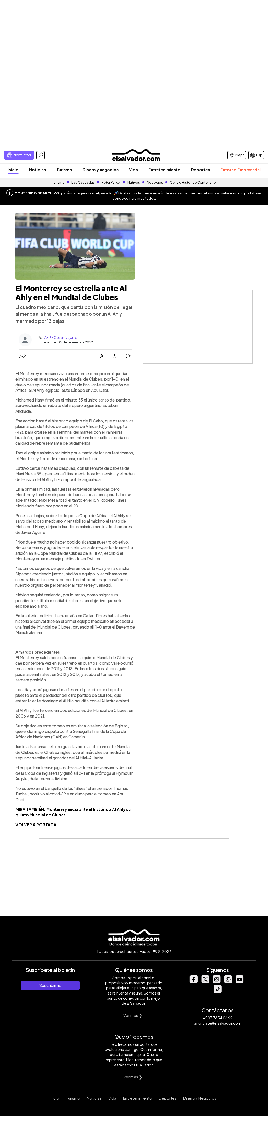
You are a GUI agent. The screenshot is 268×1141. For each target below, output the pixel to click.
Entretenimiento (164, 169)
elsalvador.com (182, 193)
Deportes (200, 169)
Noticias (37, 169)
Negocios (155, 182)
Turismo (64, 169)
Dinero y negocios (101, 169)
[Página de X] (205, 981)
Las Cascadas (83, 182)
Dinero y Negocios (199, 1098)
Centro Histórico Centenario (193, 182)
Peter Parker (111, 182)
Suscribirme (50, 985)
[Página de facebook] (193, 981)
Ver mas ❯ (132, 1015)
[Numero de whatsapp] (228, 981)
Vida (133, 169)
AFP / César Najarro (60, 337)
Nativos (133, 182)
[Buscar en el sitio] (40, 155)
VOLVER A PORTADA (36, 824)
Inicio (13, 169)
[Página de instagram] (216, 981)
